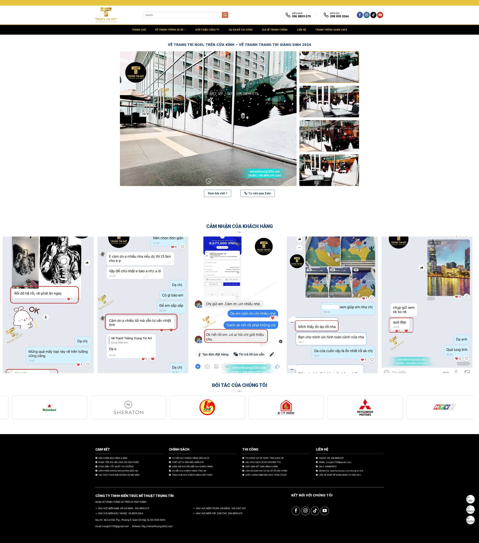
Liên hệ (301, 29)
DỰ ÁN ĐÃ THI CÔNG (241, 29)
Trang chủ (139, 29)
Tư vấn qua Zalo (259, 193)
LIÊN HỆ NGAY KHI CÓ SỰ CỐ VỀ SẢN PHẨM (266, 471)
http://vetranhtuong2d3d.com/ (157, 526)
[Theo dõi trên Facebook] (360, 15)
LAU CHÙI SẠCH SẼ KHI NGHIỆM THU (263, 462)
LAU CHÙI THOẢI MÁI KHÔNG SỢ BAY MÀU (119, 475)
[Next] (460, 306)
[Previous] (15, 306)
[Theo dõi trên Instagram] (367, 15)
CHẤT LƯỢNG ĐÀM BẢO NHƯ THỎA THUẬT (266, 475)
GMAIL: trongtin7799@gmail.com (335, 462)
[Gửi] (225, 15)
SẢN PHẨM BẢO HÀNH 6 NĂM (112, 458)
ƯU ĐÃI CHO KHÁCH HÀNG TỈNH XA (189, 471)
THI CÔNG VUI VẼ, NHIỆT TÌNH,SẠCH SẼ (264, 458)
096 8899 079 (142, 508)
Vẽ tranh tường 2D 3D (169, 29)
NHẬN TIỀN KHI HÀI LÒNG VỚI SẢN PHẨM (118, 462)
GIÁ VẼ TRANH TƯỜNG (275, 29)
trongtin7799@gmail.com (115, 526)
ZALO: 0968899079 (327, 466)
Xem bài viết (216, 193)
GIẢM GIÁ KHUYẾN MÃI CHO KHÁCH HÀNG (192, 466)
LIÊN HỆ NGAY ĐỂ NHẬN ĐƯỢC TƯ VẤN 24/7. (340, 475)
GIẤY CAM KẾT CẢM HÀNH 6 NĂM (261, 466)
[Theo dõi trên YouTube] (380, 15)
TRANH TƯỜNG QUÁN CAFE (331, 29)
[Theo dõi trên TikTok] (373, 15)
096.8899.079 (235, 513)
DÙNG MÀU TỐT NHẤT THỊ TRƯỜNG (116, 466)
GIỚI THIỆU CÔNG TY (207, 29)
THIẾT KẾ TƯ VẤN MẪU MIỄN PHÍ (188, 462)
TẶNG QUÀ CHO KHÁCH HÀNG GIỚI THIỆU (192, 475)
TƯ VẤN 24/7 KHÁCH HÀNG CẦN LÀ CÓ (190, 458)
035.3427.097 (239, 508)
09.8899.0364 (136, 513)
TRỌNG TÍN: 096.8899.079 (331, 458)
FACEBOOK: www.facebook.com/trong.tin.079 (341, 471)
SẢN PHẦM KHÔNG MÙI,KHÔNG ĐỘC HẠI (118, 471)
